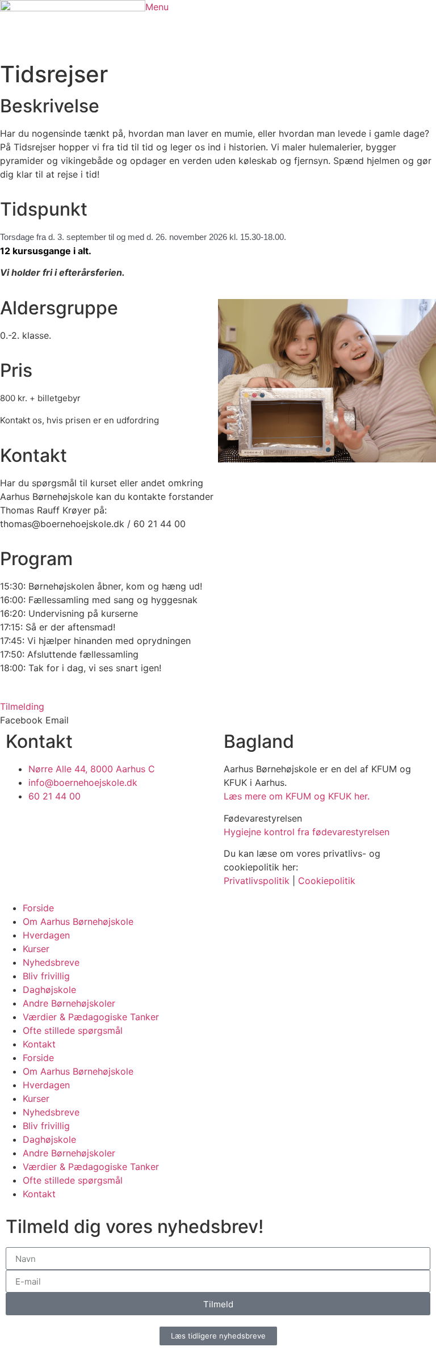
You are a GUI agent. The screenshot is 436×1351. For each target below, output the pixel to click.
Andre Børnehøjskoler (69, 1003)
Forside (38, 908)
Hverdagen (46, 935)
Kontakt (39, 1044)
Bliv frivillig (46, 976)
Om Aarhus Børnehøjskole (78, 921)
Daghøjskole (49, 989)
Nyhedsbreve (51, 962)
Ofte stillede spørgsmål (73, 1030)
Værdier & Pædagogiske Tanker (91, 1016)
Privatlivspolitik (257, 880)
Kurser (36, 948)
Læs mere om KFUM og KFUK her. (297, 796)
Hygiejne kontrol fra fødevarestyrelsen (306, 831)
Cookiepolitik (326, 880)
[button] (21, 720)
